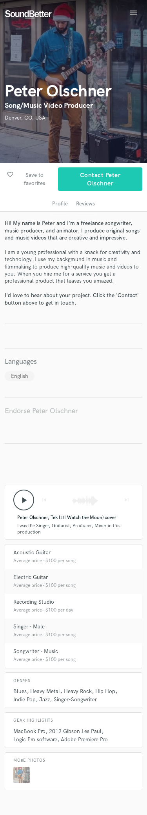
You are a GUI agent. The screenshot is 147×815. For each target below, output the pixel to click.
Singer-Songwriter (75, 699)
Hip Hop (105, 691)
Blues (20, 691)
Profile (60, 203)
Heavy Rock (78, 691)
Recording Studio (33, 602)
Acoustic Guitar (32, 552)
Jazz (44, 699)
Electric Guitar (30, 577)
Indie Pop (24, 699)
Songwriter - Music (35, 651)
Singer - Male (29, 626)
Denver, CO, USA (25, 117)
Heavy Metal (45, 691)
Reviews (85, 203)
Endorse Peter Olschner (41, 411)
